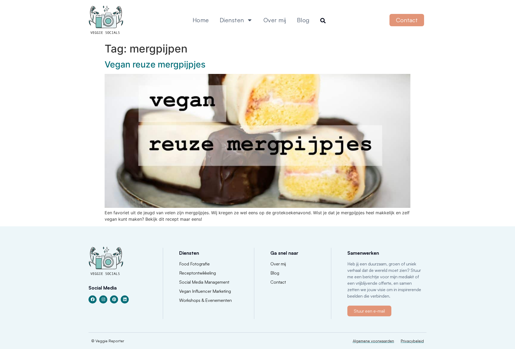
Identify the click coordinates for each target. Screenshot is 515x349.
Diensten (232, 20)
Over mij (274, 20)
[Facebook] (93, 299)
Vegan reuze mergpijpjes (155, 64)
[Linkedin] (125, 299)
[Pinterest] (114, 299)
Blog (303, 20)
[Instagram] (103, 299)
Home (201, 20)
